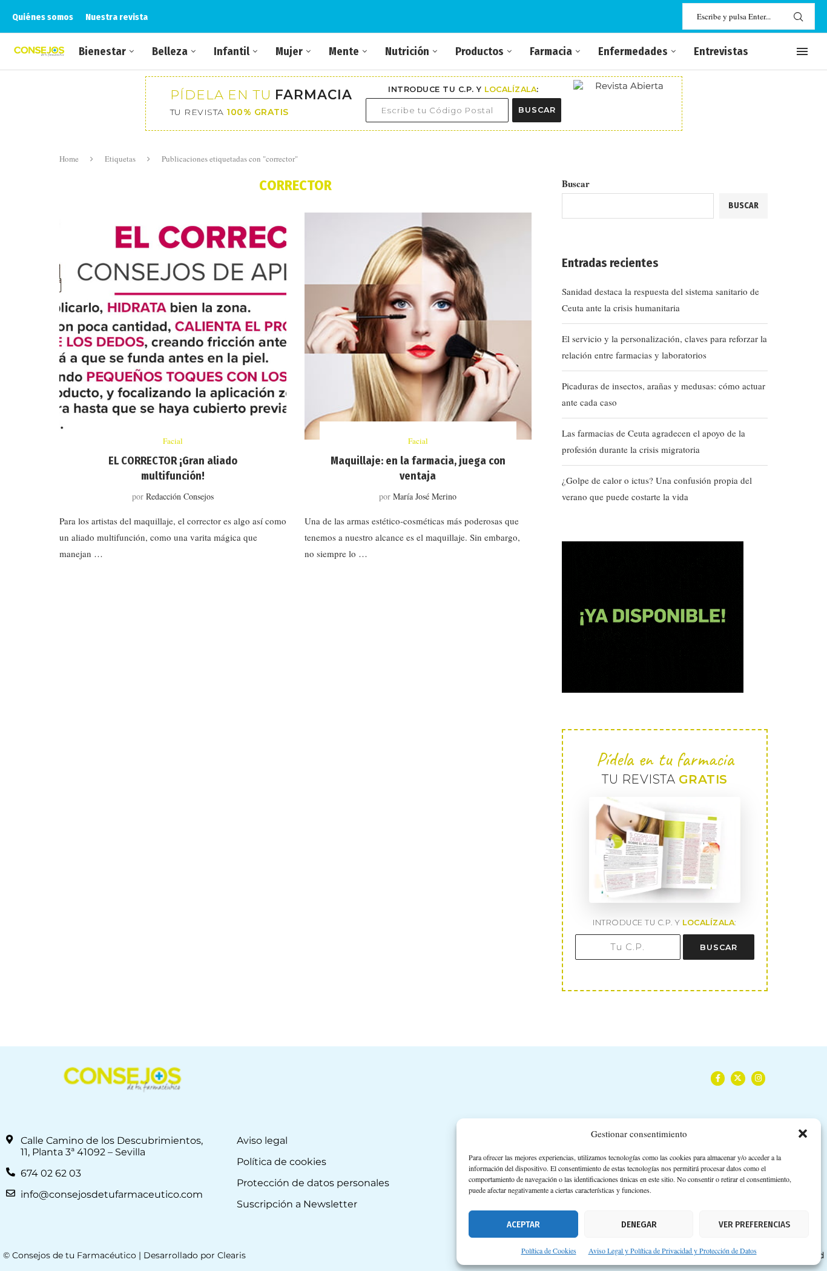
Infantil (231, 51)
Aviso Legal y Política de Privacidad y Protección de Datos (672, 1250)
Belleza (170, 51)
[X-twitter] (738, 1078)
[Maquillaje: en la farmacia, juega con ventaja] (418, 326)
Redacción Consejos (180, 496)
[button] (803, 1133)
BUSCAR (537, 109)
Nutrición (407, 51)
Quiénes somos (42, 17)
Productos (479, 51)
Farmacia (551, 51)
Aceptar (523, 1224)
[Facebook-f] (718, 1078)
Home (69, 158)
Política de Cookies (548, 1250)
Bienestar (102, 51)
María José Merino (424, 496)
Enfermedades (633, 51)
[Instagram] (758, 1078)
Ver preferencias (754, 1224)
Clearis (231, 1255)
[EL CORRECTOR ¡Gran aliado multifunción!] (172, 326)
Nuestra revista (116, 17)
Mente (344, 51)
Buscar (576, 183)
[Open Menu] (802, 51)
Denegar (639, 1224)
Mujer (289, 51)
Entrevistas (721, 51)
